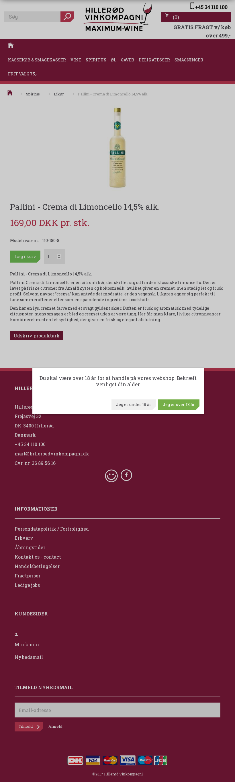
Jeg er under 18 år (133, 404)
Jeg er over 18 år (179, 404)
